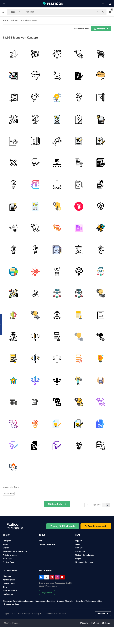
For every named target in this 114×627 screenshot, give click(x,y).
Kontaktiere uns (9, 580)
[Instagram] (57, 577)
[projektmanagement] (57, 54)
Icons (5, 20)
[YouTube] (62, 577)
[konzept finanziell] (100, 445)
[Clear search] (97, 12)
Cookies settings (11, 604)
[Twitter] (46, 577)
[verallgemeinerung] (57, 184)
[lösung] (13, 119)
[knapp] (57, 249)
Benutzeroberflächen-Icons (15, 551)
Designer (7, 541)
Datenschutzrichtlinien (45, 601)
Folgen (78, 558)
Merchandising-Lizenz (84, 562)
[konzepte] (78, 54)
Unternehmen (10, 570)
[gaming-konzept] (100, 380)
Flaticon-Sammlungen (84, 555)
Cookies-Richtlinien (65, 601)
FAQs (77, 544)
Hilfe (77, 535)
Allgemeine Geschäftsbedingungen (18, 601)
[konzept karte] (100, 271)
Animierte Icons (29, 20)
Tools (42, 535)
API (40, 541)
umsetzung (9, 493)
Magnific (84, 623)
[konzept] (13, 54)
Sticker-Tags (8, 562)
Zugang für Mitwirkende (62, 526)
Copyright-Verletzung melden (89, 601)
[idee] (100, 249)
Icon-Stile (79, 548)
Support (78, 541)
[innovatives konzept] (13, 228)
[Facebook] (41, 577)
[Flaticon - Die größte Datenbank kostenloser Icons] (53, 3)
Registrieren (47, 592)
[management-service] (13, 184)
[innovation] (35, 97)
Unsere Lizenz (9, 583)
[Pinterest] (51, 577)
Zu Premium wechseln (96, 526)
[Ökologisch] (35, 119)
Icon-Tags (7, 558)
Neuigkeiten (8, 594)
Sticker (14, 20)
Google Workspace (47, 544)
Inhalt (6, 535)
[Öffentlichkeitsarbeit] (35, 293)
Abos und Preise (10, 590)
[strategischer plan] (35, 54)
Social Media (45, 570)
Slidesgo (106, 623)
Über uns (7, 576)
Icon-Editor (80, 551)
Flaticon (95, 623)
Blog (5, 587)
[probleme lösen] (57, 75)
